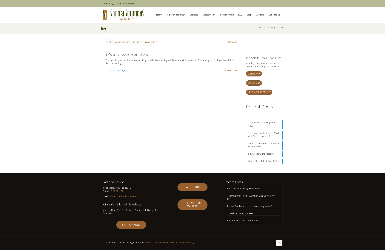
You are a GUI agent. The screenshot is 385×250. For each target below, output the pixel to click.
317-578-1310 (116, 190)
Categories (122, 41)
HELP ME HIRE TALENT (259, 92)
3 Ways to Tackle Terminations (127, 54)
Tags (137, 41)
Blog (273, 27)
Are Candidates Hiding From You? (262, 124)
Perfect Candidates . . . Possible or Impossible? (263, 145)
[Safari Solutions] (123, 15)
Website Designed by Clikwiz (160, 242)
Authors (151, 41)
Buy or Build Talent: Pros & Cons (264, 161)
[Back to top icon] (279, 243)
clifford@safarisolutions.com (123, 196)
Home (262, 27)
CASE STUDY (254, 82)
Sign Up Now (254, 73)
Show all (233, 41)
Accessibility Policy (185, 242)
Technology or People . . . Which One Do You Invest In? (263, 135)
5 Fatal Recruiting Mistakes (261, 153)
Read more (231, 70)
